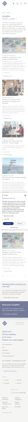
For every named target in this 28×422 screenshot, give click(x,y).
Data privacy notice (9, 216)
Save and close (14, 227)
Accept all (8, 223)
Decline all (19, 223)
